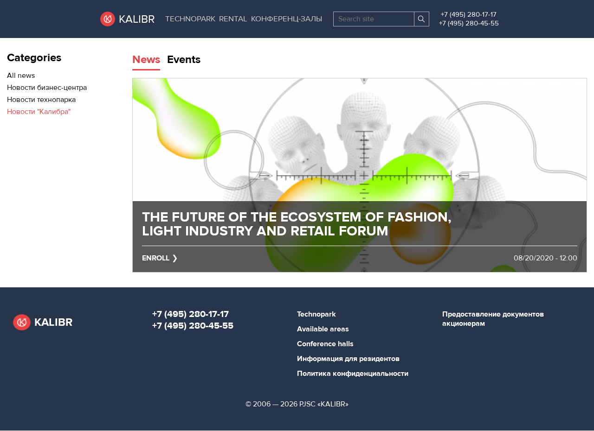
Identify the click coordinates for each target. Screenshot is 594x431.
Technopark (190, 19)
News (146, 59)
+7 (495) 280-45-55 (469, 23)
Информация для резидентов (348, 358)
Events (183, 59)
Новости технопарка (41, 99)
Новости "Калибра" (39, 111)
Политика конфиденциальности (352, 373)
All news (21, 75)
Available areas (323, 329)
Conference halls (325, 344)
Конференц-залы (286, 19)
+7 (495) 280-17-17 (469, 14)
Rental (233, 19)
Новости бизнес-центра (47, 87)
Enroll (155, 258)
